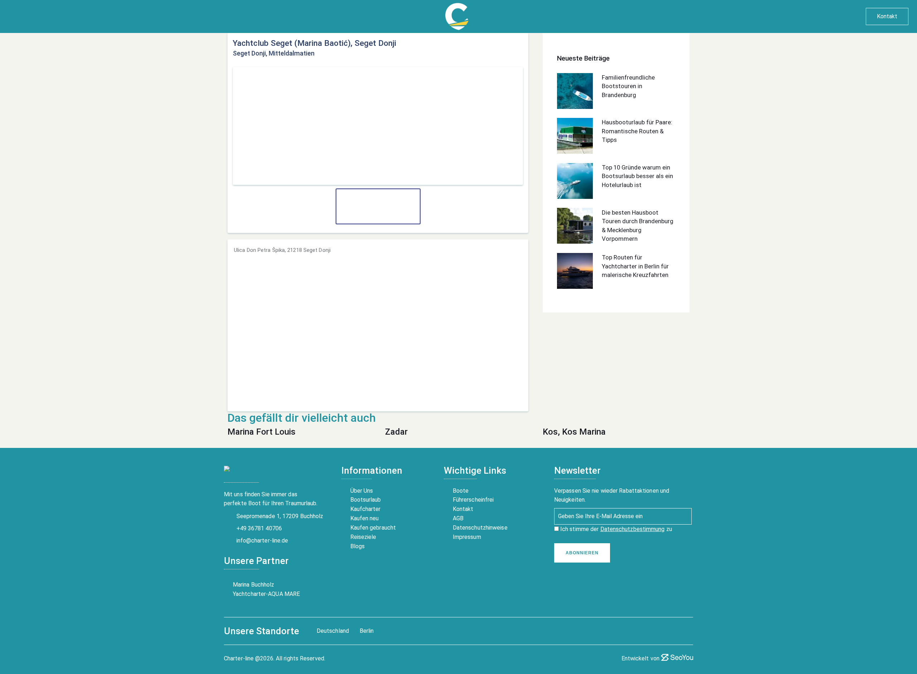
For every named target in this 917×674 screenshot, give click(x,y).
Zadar (396, 432)
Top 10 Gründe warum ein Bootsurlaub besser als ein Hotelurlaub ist (637, 176)
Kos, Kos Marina (574, 432)
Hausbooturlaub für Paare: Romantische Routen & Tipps (637, 131)
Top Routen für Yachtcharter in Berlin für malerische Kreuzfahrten (635, 266)
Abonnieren (582, 552)
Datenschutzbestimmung (632, 529)
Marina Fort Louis (261, 432)
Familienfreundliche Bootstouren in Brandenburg (628, 86)
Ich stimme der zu (615, 529)
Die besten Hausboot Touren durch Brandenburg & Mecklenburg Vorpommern (637, 225)
